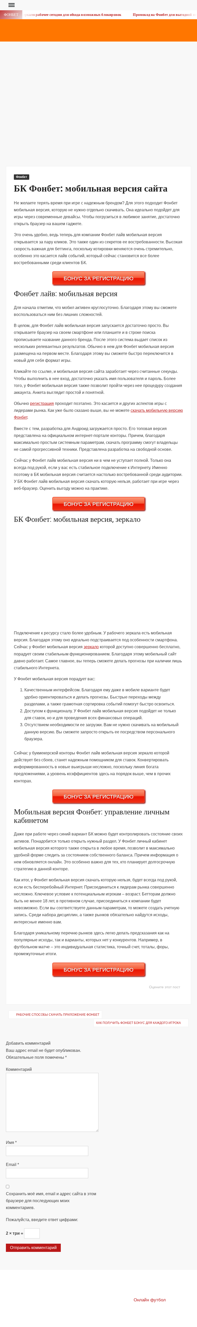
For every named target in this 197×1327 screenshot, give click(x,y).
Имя (11, 1142)
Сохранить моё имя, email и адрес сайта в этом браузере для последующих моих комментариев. (51, 1201)
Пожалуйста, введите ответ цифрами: (42, 1220)
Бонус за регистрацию (98, 278)
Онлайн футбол (150, 1300)
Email (12, 1164)
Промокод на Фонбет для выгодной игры (160, 14)
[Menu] (11, 5)
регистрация (42, 403)
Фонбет (21, 177)
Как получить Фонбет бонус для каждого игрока (138, 1023)
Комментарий (19, 1069)
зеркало (91, 647)
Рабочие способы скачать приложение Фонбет (57, 1014)
